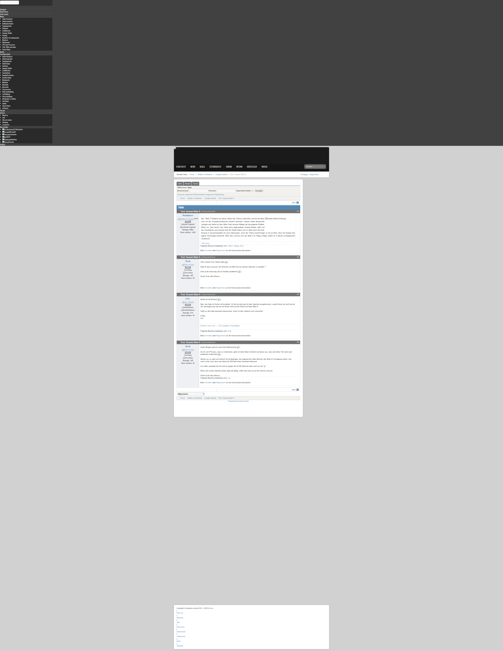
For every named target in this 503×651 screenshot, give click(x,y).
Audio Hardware (7, 19)
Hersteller (4, 127)
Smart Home (6, 49)
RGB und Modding (8, 92)
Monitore (5, 40)
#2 (298, 257)
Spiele (4, 103)
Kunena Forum (243, 401)
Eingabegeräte (7, 26)
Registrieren (314, 174)
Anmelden (208, 250)
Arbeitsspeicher (7, 21)
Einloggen (305, 174)
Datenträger (6, 63)
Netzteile (5, 84)
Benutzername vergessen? (204, 195)
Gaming (4, 35)
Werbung (5, 122)
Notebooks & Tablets (9, 99)
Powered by (232, 401)
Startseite (4, 14)
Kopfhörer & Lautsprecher (10, 38)
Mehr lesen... (206, 243)
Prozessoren (6, 89)
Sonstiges (5, 101)
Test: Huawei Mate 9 (226, 198)
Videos (2, 144)
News (2, 16)
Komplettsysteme (8, 75)
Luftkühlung (6, 94)
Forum (2, 110)
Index (180, 184)
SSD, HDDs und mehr (9, 47)
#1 (298, 211)
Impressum (180, 627)
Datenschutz (181, 632)
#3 (298, 294)
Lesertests (5, 124)
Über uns (180, 613)
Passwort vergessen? (185, 195)
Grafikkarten (6, 30)
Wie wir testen (7, 120)
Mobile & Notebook (195, 198)
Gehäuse (5, 28)
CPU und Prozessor (8, 45)
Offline (187, 222)
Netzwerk (5, 87)
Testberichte (5, 54)
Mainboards (6, 42)
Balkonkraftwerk (7, 23)
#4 (298, 342)
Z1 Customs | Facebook (229, 326)
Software (5, 108)
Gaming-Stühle (7, 33)
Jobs (3, 117)
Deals (2, 51)
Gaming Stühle (7, 68)
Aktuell (187, 184)
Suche (195, 184)
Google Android (210, 198)
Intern (2, 112)
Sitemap (210, 608)
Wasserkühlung (7, 96)
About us (5, 115)
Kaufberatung (6, 77)
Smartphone (6, 73)
